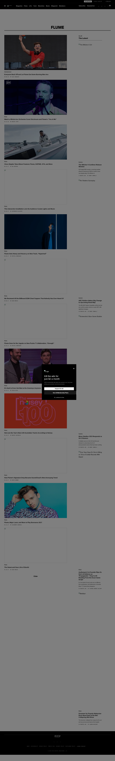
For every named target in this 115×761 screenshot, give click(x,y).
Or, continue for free (59, 397)
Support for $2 (59, 388)
